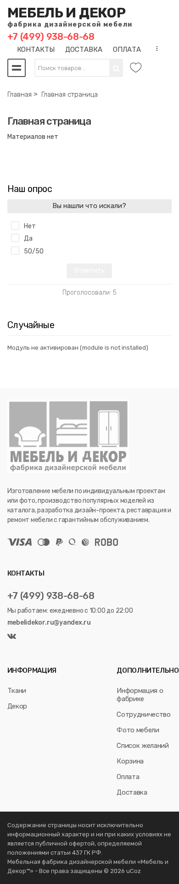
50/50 (34, 251)
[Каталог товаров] (16, 68)
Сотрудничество (143, 714)
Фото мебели (138, 730)
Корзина (130, 761)
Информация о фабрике (140, 694)
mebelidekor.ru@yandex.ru (49, 622)
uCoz (133, 871)
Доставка (132, 792)
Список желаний (142, 745)
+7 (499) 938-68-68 (51, 36)
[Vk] (11, 637)
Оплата (128, 777)
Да (28, 238)
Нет (30, 226)
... (154, 48)
